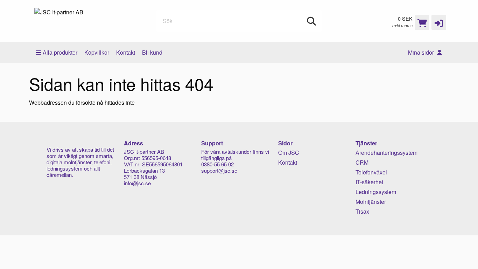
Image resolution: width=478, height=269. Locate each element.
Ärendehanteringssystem (386, 153)
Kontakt (125, 52)
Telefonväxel (371, 172)
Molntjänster (371, 202)
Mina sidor (421, 52)
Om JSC (288, 153)
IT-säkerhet (369, 182)
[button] (438, 22)
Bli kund (152, 52)
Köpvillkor (96, 52)
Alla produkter (60, 52)
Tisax (362, 211)
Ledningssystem (376, 192)
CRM (362, 162)
